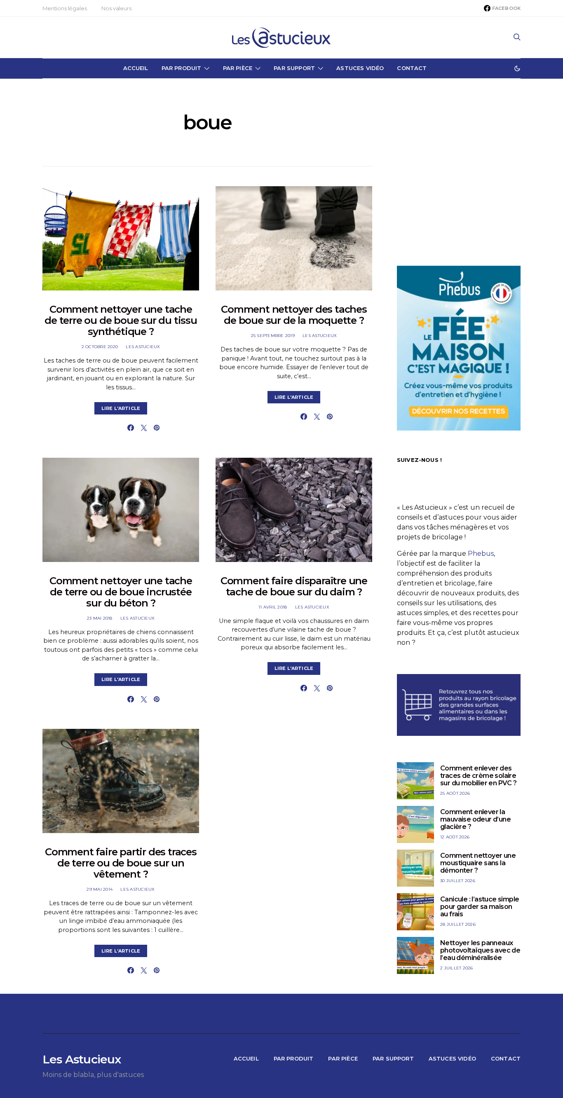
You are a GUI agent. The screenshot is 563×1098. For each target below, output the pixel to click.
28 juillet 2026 (458, 924)
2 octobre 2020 (100, 346)
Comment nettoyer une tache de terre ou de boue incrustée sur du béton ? (120, 592)
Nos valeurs (116, 8)
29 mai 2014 (100, 889)
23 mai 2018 (100, 618)
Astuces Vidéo (360, 68)
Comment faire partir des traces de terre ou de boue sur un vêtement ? (121, 863)
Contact (412, 68)
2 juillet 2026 (456, 968)
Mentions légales (64, 8)
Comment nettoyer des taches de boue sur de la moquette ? (294, 314)
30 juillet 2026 (457, 880)
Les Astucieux (143, 346)
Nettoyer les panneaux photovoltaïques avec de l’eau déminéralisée (480, 950)
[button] (517, 68)
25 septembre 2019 (273, 335)
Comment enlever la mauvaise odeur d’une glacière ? (475, 819)
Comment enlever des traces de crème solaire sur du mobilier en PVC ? (478, 775)
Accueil (135, 68)
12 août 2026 (454, 837)
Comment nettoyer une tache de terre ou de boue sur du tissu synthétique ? (121, 320)
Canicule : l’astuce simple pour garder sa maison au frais (479, 906)
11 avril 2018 (272, 607)
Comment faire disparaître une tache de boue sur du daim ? (294, 586)
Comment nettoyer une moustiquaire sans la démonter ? (478, 863)
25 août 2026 (455, 793)
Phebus (481, 553)
